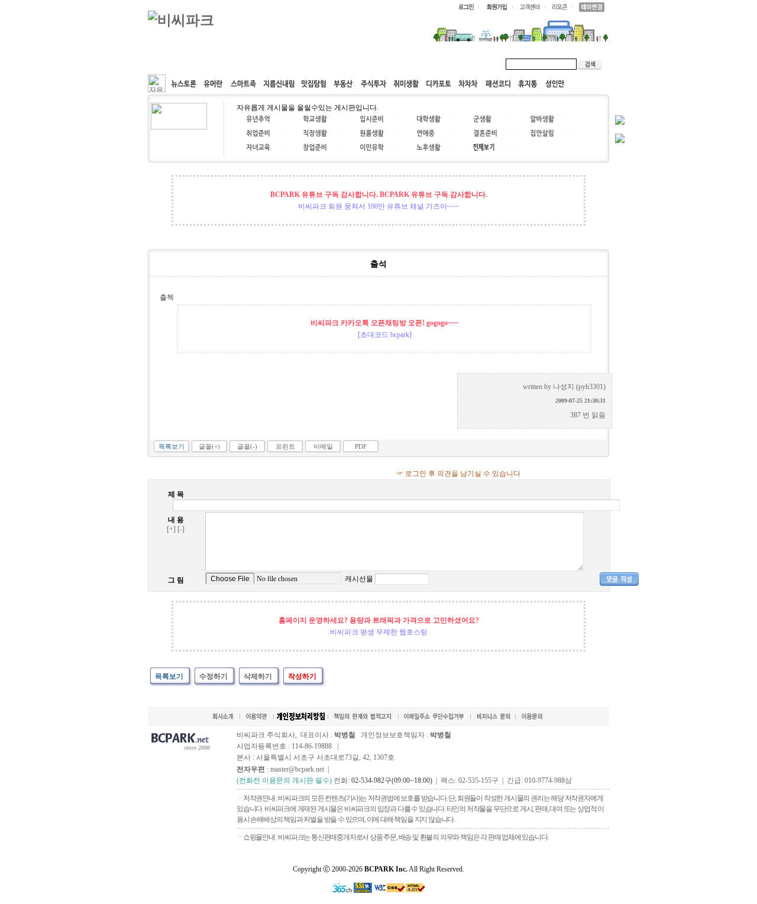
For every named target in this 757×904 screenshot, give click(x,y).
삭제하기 (258, 676)
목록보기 (171, 446)
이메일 (323, 446)
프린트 (285, 446)
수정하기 (213, 676)
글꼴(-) (247, 446)
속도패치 (226, 63)
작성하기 (302, 676)
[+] (171, 529)
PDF (361, 446)
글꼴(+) (209, 446)
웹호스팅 (275, 63)
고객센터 (375, 63)
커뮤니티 (176, 63)
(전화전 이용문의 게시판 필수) (284, 780)
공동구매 (325, 63)
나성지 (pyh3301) (579, 387)
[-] (181, 529)
